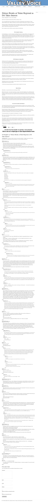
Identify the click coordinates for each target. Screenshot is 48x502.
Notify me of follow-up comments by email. (8, 491)
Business (12, 6)
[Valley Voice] (24, 5)
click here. (25, 139)
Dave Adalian (14, 17)
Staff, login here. (30, 500)
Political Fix (30, 6)
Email (3, 483)
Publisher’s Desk (37, 6)
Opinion (24, 6)
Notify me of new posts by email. (6, 494)
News (7, 6)
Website (3, 486)
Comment (3, 470)
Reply (3, 149)
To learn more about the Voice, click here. (21, 500)
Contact (44, 6)
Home (3, 6)
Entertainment (18, 6)
